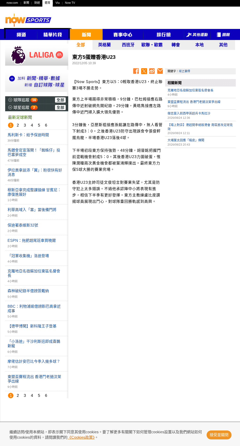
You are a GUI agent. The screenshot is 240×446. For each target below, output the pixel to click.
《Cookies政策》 (81, 437)
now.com (12, 2)
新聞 (26, 2)
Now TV (70, 2)
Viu (58, 2)
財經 (37, 2)
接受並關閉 (219, 435)
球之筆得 (184, 71)
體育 (47, 2)
